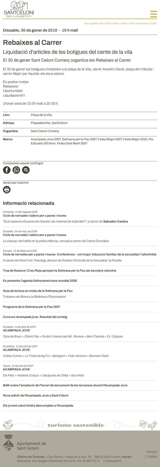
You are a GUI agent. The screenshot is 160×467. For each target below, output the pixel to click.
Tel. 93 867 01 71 (88, 461)
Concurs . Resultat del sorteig (35, 317)
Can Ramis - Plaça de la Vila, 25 (69, 456)
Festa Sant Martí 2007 (72, 143)
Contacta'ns (113, 461)
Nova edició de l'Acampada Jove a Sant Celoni (35, 395)
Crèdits (152, 456)
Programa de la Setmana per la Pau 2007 (31, 306)
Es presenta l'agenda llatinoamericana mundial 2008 (40, 280)
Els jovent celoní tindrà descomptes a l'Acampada (38, 405)
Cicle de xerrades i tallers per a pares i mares (34, 215)
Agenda (94, 23)
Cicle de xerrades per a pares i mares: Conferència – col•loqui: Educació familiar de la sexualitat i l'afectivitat (79, 254)
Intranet (151, 451)
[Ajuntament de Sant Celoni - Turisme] (19, 16)
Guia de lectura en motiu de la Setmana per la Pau (38, 290)
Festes (124, 23)
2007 (132, 23)
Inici (86, 23)
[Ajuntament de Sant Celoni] (24, 449)
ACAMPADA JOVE (16, 330)
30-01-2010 (105, 23)
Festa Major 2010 (135, 139)
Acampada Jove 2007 (147, 23)
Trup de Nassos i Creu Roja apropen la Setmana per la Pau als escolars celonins (59, 270)
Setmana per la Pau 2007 (79, 139)
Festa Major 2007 (110, 139)
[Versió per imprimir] (7, 190)
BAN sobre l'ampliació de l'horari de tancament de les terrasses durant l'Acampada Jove (65, 385)
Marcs (116, 23)
